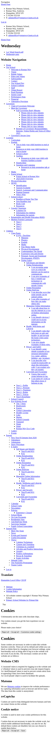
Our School (10, 67)
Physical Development (30, 249)
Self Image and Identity (25, 449)
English (14, 142)
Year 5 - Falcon (22, 394)
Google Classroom (18, 208)
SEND (14, 183)
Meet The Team (17, 531)
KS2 (23, 454)
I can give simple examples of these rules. (40, 343)
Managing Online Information (38, 306)
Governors (10, 104)
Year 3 (18, 222)
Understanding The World (31, 251)
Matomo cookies (14, 686)
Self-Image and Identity (35, 263)
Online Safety (26, 260)
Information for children (25, 213)
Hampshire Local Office (10, 580)
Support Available (23, 188)
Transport (20, 422)
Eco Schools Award (19, 401)
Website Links (16, 560)
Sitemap (9, 587)
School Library (22, 154)
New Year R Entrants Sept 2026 (24, 438)
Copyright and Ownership (36, 372)
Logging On (21, 210)
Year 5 (18, 226)
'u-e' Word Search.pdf (14, 52)
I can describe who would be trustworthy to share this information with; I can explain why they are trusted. (40, 365)
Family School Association (21, 526)
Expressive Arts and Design (32, 254)
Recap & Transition (24, 556)
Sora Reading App (23, 201)
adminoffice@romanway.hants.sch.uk (23, 18)
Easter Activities (22, 558)
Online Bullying (32, 290)
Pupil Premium (17, 92)
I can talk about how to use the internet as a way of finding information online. (41, 311)
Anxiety (19, 551)
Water (18, 426)
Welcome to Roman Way (21, 70)
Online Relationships (34, 265)
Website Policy (12, 591)
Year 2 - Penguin (23, 388)
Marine (19, 417)
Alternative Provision (19, 101)
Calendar (14, 504)
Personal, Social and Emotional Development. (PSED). (33, 257)
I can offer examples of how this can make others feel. (40, 301)
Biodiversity (21, 406)
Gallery (14, 431)
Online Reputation (33, 288)
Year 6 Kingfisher (23, 397)
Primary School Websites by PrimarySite (22, 600)
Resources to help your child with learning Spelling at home (34, 159)
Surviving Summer (18, 524)
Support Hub (11, 529)
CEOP (23, 580)
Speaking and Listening (25, 165)
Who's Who (21, 195)
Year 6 (18, 229)
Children (9, 231)
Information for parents (25, 215)
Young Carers (16, 565)
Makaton (24, 238)
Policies (14, 510)
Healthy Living (22, 413)
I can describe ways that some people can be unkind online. (40, 294)
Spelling (19, 156)
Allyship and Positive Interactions (29, 549)
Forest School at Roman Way (28, 176)
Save (23, 731)
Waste (18, 424)
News (13, 533)
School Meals (16, 515)
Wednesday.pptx (12, 54)
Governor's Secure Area (20, 135)
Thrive (13, 540)
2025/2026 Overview (24, 179)
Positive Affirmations (24, 553)
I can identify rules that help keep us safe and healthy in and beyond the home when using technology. (40, 335)
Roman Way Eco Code (25, 429)
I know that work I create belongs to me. (39, 375)
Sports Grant (16, 95)
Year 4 (18, 224)
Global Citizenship (23, 410)
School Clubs (16, 506)
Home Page (5, 4)
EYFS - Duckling (23, 235)
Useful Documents (18, 538)
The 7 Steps (21, 404)
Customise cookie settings (31, 632)
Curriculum (15, 140)
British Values (16, 74)
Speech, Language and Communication (32, 190)
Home (8, 65)
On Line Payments (18, 517)
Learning (9, 138)
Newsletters (15, 508)
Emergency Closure (24, 513)
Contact (14, 81)
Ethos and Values (18, 76)
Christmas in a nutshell (25, 547)
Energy (19, 408)
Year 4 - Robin (22, 392)
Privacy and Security (24, 490)
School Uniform (17, 85)
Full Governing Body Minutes (28, 110)
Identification (21, 185)
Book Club (20, 204)
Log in (3, 22)
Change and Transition (25, 544)
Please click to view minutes (32, 113)
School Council (17, 399)
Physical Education (18, 181)
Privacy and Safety (33, 347)
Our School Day (17, 83)
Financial (14, 99)
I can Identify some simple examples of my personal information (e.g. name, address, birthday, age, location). (40, 353)
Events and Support (19, 535)
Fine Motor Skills (28, 247)
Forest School (16, 174)
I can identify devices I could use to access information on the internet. (40, 320)
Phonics (24, 240)
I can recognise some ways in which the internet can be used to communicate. (40, 270)
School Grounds (22, 419)
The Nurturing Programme (21, 563)
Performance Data (18, 97)
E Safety (14, 447)
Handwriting (21, 163)
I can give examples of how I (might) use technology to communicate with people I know (40, 281)
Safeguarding (16, 79)
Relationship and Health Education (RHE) (28, 217)
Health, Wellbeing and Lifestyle (28, 483)
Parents (9, 435)
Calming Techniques (24, 542)
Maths (13, 172)
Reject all (5, 632)
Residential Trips (17, 519)
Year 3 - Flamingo (23, 390)
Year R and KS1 (27, 451)
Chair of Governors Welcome (23, 106)
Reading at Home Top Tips (27, 199)
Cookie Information (14, 589)
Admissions (15, 442)
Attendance (15, 440)
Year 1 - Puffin (22, 385)
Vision (13, 72)
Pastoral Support (22, 192)
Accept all (15, 632)
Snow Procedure (17, 444)
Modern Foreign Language (22, 219)
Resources (20, 206)
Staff (13, 88)
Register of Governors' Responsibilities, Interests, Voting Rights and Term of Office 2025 (33, 131)
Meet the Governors (19, 108)
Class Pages (16, 233)
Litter (18, 415)
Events (14, 433)
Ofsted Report (16, 90)
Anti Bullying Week (19, 522)
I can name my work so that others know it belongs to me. (40, 381)
